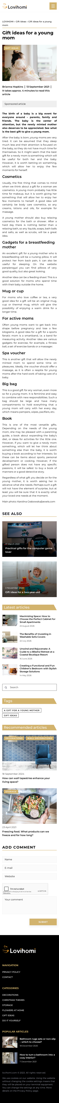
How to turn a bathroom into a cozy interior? (37, 1056)
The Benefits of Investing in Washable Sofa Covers (35, 635)
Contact (7, 977)
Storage (7, 1005)
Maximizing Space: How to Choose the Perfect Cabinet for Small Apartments (37, 619)
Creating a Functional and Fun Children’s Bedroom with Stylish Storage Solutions (38, 668)
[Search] (6, 687)
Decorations (10, 995)
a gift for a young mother (22, 710)
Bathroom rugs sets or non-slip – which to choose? (38, 1040)
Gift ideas (11, 48)
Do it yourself (11, 1020)
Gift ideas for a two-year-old (22, 592)
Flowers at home (13, 1010)
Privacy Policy (24, 1090)
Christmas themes (13, 1000)
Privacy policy (11, 972)
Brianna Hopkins (12, 86)
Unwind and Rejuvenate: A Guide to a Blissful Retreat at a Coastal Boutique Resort (37, 651)
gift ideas (10, 715)
